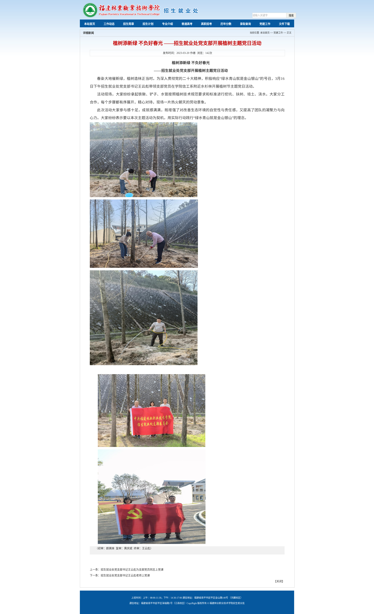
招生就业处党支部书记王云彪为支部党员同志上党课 (132, 569)
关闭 (279, 581)
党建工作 (278, 32)
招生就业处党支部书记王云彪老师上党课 (125, 575)
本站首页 (265, 32)
